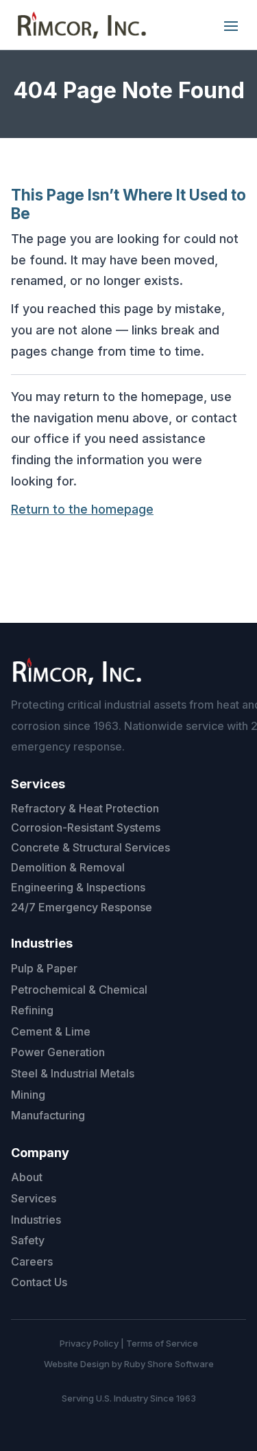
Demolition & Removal (68, 867)
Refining (32, 1010)
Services (33, 1198)
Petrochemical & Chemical (79, 989)
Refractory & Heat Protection (85, 808)
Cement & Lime (50, 1031)
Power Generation (58, 1052)
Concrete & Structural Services (90, 847)
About (26, 1177)
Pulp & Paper (44, 968)
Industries (36, 1219)
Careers (32, 1261)
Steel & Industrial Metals (72, 1073)
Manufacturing (48, 1115)
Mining (28, 1094)
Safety (28, 1240)
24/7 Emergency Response (81, 907)
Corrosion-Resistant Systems (85, 827)
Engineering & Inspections (78, 887)
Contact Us (39, 1282)
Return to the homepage (82, 509)
